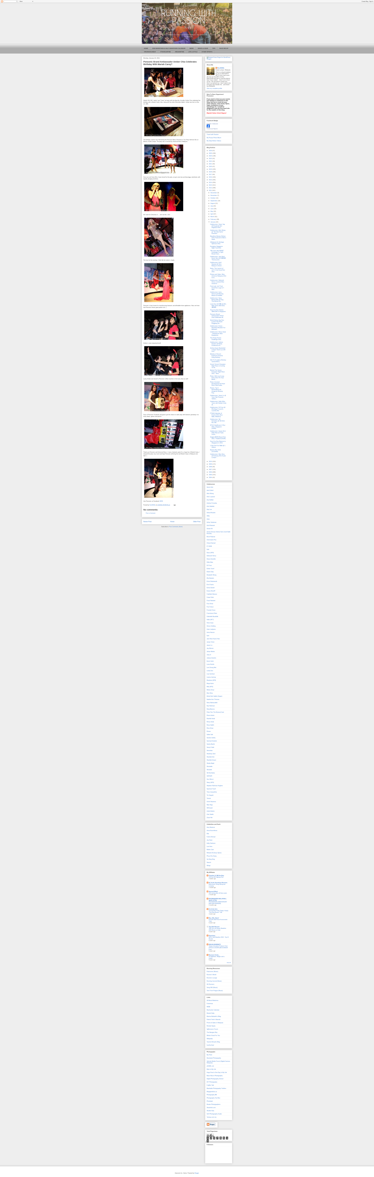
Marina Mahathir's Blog (214, 1016)
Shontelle (209, 766)
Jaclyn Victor (210, 642)
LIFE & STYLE (192, 52)
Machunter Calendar (213, 1010)
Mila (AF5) (210, 686)
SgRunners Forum (212, 1029)
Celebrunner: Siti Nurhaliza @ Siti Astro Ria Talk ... (217, 420)
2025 (210, 153)
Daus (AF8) (210, 552)
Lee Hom (209, 846)
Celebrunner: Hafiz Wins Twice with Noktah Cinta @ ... (218, 403)
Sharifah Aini (210, 757)
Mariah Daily (210, 1013)
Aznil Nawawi (211, 525)
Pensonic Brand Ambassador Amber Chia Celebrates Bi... (217, 315)
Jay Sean (209, 840)
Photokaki (210, 1101)
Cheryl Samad (211, 543)
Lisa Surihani (211, 674)
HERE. (161, 501)
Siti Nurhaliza (211, 773)
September (214, 200)
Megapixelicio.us (212, 1091)
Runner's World (211, 974)
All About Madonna (212, 1000)
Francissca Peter (212, 613)
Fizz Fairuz (210, 607)
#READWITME (179, 52)
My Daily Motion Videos (214, 141)
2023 (210, 158)
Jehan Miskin (211, 651)
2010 (210, 461)
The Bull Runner (214, 926)
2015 (210, 180)
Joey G (209, 654)
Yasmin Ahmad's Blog (213, 1042)
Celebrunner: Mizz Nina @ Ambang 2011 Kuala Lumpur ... (218, 455)
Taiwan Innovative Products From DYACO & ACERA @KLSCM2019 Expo (218, 947)
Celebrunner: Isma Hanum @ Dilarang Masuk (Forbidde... (216, 293)
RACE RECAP (223, 48)
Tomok (209, 798)
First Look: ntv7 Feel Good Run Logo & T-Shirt (217, 287)
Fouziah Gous (211, 610)
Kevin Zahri (210, 661)
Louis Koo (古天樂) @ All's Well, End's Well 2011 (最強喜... (218, 305)
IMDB (208, 1006)
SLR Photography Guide (214, 1114)
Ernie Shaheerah (212, 581)
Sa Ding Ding (211, 859)
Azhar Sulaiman (211, 522)
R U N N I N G (213, 909)
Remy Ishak (210, 722)
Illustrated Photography (214, 1058)
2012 (210, 188)
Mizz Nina (210, 693)
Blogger (197, 1173)
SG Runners (210, 984)
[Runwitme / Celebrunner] (208, 127)
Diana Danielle (211, 559)
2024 (210, 156)
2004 (210, 477)
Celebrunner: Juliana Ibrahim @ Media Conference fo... (216, 343)
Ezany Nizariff (211, 591)
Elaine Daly (210, 571)
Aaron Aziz (210, 487)
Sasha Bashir (211, 744)
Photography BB (212, 1094)
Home (172, 521)
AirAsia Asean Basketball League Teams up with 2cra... (217, 349)
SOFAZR (209, 776)
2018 (210, 172)
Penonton (212, 935)
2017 (210, 174)
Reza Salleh (210, 725)
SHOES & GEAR (203, 48)
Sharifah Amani (211, 760)
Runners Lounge (212, 978)
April (212, 214)
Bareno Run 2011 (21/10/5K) (215, 450)
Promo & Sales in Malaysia (215, 1022)
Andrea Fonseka (212, 503)
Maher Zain (210, 849)
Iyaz (208, 635)
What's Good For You (213, 1035)
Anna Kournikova (212, 830)
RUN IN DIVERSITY (215, 944)
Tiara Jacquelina (212, 792)
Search (209, 862)
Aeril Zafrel (210, 490)
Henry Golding (211, 626)
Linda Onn (210, 670)
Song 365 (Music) (212, 987)
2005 (210, 474)
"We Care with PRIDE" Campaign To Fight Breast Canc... (217, 252)
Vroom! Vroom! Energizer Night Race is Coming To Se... (218, 365)
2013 (210, 185)
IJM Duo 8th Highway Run (216, 877)
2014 (210, 182)
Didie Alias (210, 562)
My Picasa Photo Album (214, 137)
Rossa (209, 731)
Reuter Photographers (213, 1104)
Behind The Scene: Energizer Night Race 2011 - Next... (217, 371)
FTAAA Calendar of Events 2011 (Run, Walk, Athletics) (216, 414)
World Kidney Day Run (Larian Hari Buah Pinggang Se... (217, 321)
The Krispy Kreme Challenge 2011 (215, 338)
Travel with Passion (213, 134)
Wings (208, 865)
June (212, 208)
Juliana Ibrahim (211, 658)
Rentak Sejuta (211, 1026)
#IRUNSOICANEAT (150, 52)
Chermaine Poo (211, 540)
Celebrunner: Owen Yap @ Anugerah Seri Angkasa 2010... (217, 225)
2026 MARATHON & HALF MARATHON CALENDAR (168, 48)
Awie (208, 519)
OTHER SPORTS (207, 52)
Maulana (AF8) (211, 680)
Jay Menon (210, 648)
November (213, 195)
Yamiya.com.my (211, 1117)
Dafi (208, 549)
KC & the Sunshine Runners (218, 882)
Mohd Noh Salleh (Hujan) (214, 696)
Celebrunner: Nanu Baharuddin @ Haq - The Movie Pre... (217, 299)
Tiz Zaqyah (210, 795)
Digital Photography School (215, 1078)
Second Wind (213, 891)
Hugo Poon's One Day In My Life (217, 1072)
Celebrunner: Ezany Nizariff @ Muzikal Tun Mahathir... (217, 327)
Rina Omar (210, 728)
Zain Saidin (210, 814)
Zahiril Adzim (211, 811)
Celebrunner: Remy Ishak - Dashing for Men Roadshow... (218, 333)
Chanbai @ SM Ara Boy (216, 875)
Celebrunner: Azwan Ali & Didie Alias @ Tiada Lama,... (218, 432)
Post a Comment (150, 513)
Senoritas (210, 750)
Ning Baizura (211, 709)
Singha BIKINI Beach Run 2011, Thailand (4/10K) (218, 437)
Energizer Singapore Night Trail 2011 (216, 247)
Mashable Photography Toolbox (216, 1088)
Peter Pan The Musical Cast (215, 712)
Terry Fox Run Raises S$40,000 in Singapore (218, 310)
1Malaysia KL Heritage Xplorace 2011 (217, 242)
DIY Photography (212, 1082)
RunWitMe (220, 68)
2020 (210, 166)
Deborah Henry (211, 555)
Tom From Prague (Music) (215, 990)
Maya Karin (210, 683)
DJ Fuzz (209, 565)
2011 (210, 190)
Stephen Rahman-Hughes (215, 785)
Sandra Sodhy (211, 737)
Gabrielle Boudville (212, 616)
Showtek (209, 769)
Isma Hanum (211, 632)
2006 (210, 472)
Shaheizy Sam (211, 753)
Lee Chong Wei (211, 667)
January (213, 222)
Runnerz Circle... (214, 955)
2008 (210, 466)
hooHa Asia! (210, 1045)
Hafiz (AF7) (210, 619)
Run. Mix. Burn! (214, 918)
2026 (210, 150)
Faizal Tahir (210, 597)
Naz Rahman (211, 706)
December (213, 192)
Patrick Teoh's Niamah (213, 1019)
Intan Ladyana (211, 629)
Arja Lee (209, 509)
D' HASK (209, 546)
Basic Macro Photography (215, 1075)
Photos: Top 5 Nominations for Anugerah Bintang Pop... (216, 390)
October (213, 198)
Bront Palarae (211, 536)
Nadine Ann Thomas (213, 699)
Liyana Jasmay (211, 677)
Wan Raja (210, 805)
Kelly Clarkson (211, 843)
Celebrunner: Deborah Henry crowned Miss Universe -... (217, 281)
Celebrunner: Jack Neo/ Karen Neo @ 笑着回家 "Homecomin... (218, 258)
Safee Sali (210, 734)
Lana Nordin (210, 664)
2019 (210, 169)
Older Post (196, 521)
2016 (210, 177)
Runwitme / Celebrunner (212, 123)
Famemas (210, 1003)
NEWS (192, 48)
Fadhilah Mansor (212, 594)
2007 (210, 469)
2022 (210, 161)
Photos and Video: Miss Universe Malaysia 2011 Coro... (218, 275)
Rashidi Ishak (211, 718)
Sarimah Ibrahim (212, 741)
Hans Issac (210, 623)
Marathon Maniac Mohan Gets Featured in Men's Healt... (218, 237)
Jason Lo (209, 645)
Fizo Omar (210, 603)
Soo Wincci (210, 779)
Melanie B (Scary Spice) (214, 853)
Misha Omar (210, 690)
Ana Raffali (210, 500)
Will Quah (210, 808)
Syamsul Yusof (211, 789)
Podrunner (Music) (212, 971)
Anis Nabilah (210, 506)
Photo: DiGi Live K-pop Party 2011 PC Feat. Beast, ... (217, 377)
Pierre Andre (210, 715)
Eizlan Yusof (210, 568)
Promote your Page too (212, 128)
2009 (210, 464)
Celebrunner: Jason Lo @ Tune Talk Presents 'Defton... (218, 397)
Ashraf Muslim (211, 512)
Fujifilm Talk (210, 1085)
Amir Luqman (211, 496)
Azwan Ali (210, 528)
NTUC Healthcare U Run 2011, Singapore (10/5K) (217, 426)
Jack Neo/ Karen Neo (213, 638)
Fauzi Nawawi (211, 600)
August (212, 203)
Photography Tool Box (213, 1098)
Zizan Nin (210, 817)
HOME (146, 48)
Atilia (208, 516)
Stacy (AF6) (210, 782)
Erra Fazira (210, 584)
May (211, 211)
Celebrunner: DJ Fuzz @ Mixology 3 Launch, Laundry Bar (217, 409)
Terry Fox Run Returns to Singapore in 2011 (218, 442)
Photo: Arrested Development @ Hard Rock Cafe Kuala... (217, 383)
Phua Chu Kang (211, 856)
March (212, 216)
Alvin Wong (210, 493)
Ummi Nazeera (211, 801)
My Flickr (209, 1055)
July (211, 206)
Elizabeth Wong (211, 575)
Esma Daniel (210, 587)
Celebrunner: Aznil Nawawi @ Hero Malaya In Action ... (216, 264)
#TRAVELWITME (165, 52)
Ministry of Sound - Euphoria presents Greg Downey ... (216, 355)
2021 (210, 164)
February (213, 219)
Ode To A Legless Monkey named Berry (218, 360)
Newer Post (147, 521)
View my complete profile (214, 88)
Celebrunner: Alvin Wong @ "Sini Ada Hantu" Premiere (217, 231)
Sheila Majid (210, 763)
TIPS (213, 48)
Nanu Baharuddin (212, 702)
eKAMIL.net (210, 1066)
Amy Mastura (211, 827)
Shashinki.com (211, 1107)
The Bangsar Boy (212, 1032)
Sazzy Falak (210, 747)
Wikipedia (210, 1038)
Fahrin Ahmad (211, 837)
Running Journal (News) (214, 981)
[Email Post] (174, 505)
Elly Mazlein (210, 578)
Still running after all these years (218, 893)
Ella (208, 833)
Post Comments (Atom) (176, 526)
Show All (229, 962)
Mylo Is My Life (211, 1069)
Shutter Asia (210, 1110)
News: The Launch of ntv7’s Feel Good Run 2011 (217, 270)
